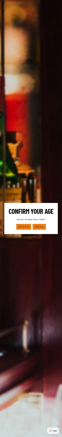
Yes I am (39, 226)
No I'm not (24, 226)
